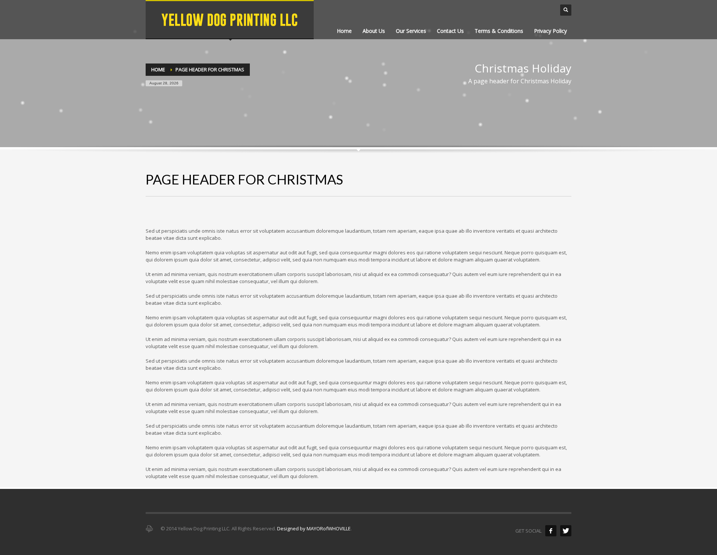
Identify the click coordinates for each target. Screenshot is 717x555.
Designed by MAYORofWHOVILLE (314, 528)
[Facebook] (550, 530)
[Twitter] (565, 530)
